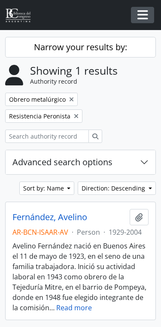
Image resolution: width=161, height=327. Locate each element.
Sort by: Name (44, 188)
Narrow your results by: (80, 47)
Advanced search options (62, 162)
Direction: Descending (114, 188)
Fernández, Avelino (49, 217)
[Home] (21, 15)
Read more (74, 307)
